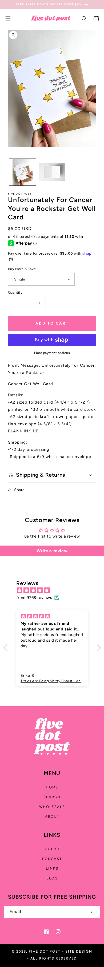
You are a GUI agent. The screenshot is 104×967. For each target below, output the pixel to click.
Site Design (78, 951)
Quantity (15, 292)
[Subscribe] (90, 912)
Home (52, 787)
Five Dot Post (45, 951)
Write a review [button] (52, 550)
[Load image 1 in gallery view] (22, 172)
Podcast (52, 859)
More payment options (52, 353)
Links (52, 868)
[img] (54, 590)
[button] (8, 19)
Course (52, 849)
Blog (52, 878)
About (52, 816)
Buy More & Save (22, 269)
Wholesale (52, 807)
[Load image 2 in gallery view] (52, 172)
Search (52, 797)
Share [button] (19, 490)
